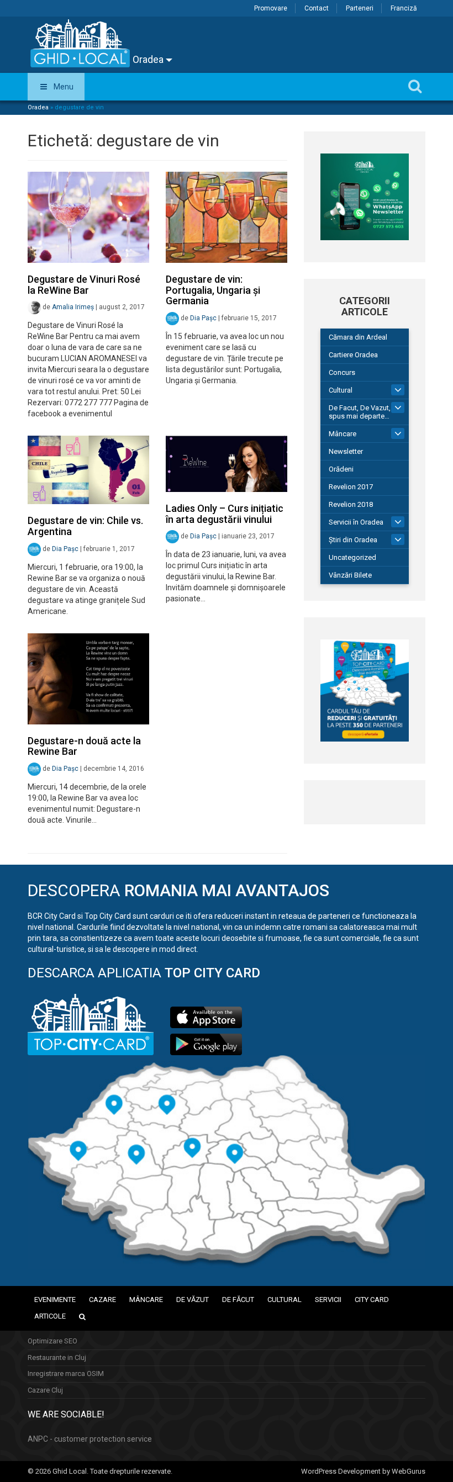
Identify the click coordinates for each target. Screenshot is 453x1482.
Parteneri (359, 8)
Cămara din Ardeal (358, 337)
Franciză (404, 8)
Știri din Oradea (353, 540)
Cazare (102, 1299)
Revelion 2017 (351, 487)
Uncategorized (352, 557)
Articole (50, 1316)
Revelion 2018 (351, 504)
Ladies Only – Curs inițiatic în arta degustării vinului (224, 513)
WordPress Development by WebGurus (363, 1471)
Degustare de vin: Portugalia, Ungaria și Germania (213, 290)
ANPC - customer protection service (90, 1439)
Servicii (328, 1299)
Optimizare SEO (52, 1341)
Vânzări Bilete (350, 575)
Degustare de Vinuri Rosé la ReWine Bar (84, 284)
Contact (316, 8)
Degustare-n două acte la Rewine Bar (84, 746)
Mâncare (342, 434)
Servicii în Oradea (356, 522)
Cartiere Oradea (353, 355)
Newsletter (346, 451)
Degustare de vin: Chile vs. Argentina (85, 526)
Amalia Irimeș (73, 307)
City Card (372, 1299)
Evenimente (55, 1299)
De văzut (192, 1299)
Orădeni (341, 469)
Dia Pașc (203, 318)
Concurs (342, 372)
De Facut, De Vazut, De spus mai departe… (365, 412)
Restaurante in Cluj (57, 1357)
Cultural (340, 390)
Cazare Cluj (45, 1390)
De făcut (238, 1299)
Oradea (149, 59)
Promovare (270, 8)
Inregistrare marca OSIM (66, 1373)
